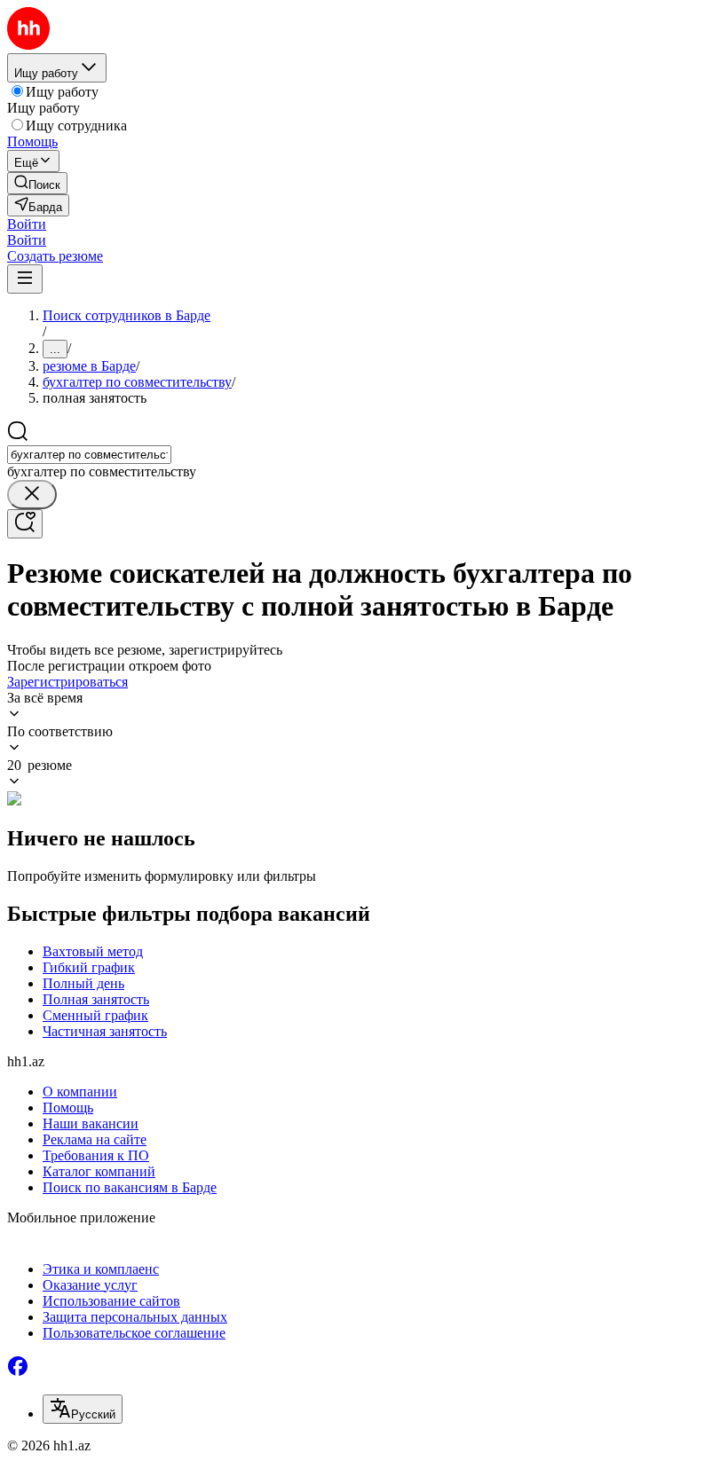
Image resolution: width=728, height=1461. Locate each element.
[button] (26, 224)
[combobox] (89, 454)
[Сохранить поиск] (25, 523)
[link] (37, 183)
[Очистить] (32, 494)
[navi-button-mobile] (25, 279)
